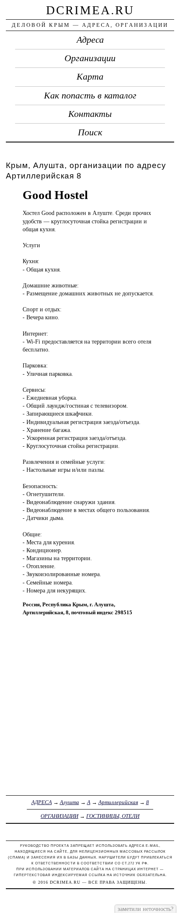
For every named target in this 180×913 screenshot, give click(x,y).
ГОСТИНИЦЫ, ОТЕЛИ (112, 816)
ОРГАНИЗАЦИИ (59, 816)
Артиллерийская (118, 802)
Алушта (69, 802)
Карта (90, 77)
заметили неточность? (145, 908)
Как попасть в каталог (90, 96)
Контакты (90, 114)
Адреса (90, 40)
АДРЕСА (41, 802)
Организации (90, 58)
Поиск (90, 132)
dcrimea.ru (90, 10)
